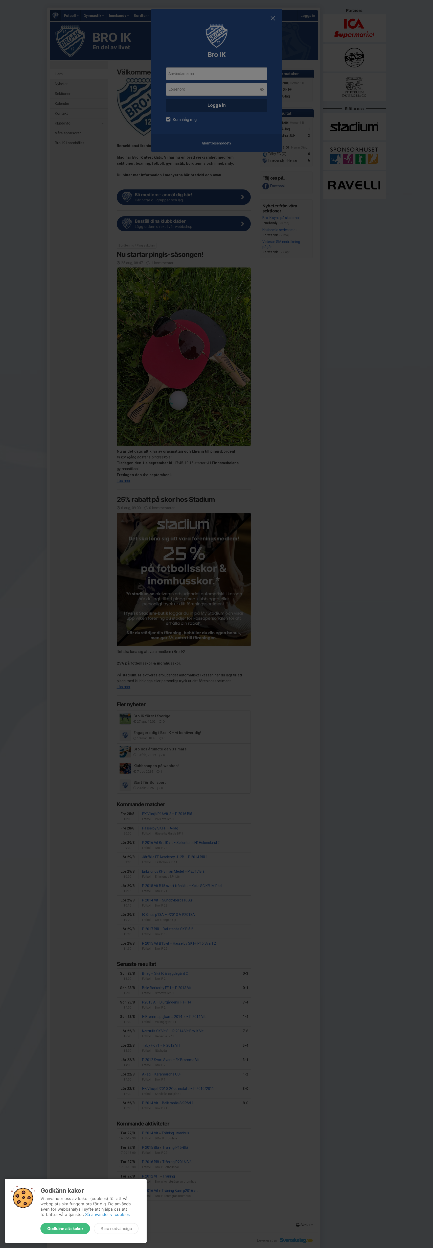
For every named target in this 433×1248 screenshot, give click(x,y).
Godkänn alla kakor (65, 1228)
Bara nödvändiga (116, 1228)
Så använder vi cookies (107, 1214)
